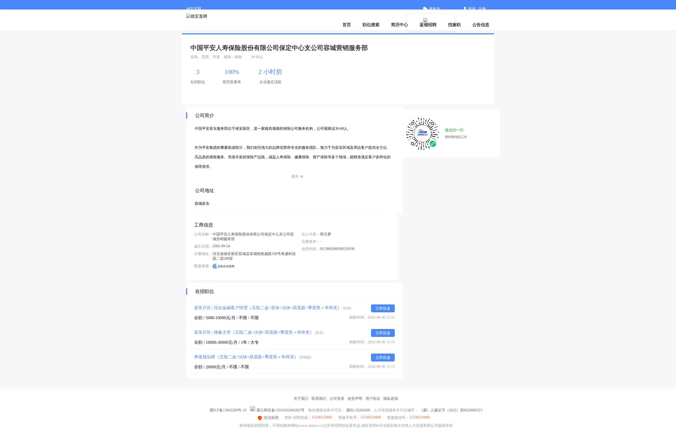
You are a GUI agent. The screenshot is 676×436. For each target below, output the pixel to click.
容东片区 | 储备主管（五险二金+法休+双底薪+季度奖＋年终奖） (258, 332)
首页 (346, 24)
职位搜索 (371, 24)
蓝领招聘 (428, 24)
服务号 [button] (434, 9)
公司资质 (337, 399)
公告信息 (480, 24)
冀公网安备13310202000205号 (280, 410)
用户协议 (372, 399)
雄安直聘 (193, 9)
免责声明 (355, 399)
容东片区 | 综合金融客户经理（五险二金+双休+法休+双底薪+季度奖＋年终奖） (272, 307)
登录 (472, 9)
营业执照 (271, 418)
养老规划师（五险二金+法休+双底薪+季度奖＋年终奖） (252, 357)
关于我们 (301, 399)
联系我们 (319, 399)
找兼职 (454, 24)
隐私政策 (390, 399)
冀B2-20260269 (358, 410)
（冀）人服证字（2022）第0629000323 (450, 410)
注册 (482, 9)
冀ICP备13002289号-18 (228, 410)
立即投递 (382, 308)
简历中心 (399, 24)
